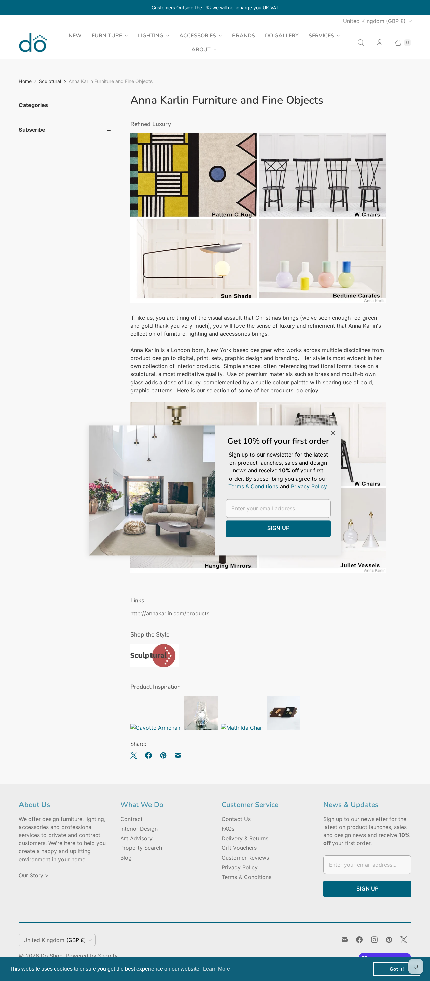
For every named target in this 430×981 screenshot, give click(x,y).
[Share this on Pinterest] (163, 755)
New (75, 35)
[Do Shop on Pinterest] (389, 940)
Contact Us (236, 818)
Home (25, 81)
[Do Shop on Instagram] (374, 940)
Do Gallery (282, 35)
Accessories (197, 35)
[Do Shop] (33, 42)
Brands (243, 35)
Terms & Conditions (246, 877)
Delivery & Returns (245, 838)
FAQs (228, 828)
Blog (126, 857)
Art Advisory (136, 838)
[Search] (360, 43)
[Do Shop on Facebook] (359, 940)
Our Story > (34, 875)
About (201, 49)
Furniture (107, 35)
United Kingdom (374, 20)
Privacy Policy (240, 867)
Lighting (150, 35)
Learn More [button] (216, 969)
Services (321, 35)
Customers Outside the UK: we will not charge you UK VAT (215, 7)
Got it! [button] (397, 969)
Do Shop (52, 955)
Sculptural (50, 81)
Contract (131, 818)
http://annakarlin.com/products (169, 613)
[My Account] (379, 43)
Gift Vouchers (239, 847)
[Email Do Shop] (344, 940)
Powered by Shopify (92, 955)
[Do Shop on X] (403, 940)
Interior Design (139, 828)
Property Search (141, 847)
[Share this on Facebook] (148, 755)
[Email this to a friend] (178, 755)
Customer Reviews (245, 857)
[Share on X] (135, 755)
